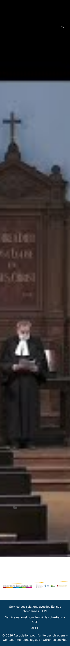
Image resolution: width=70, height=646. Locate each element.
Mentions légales (28, 640)
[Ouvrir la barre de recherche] (62, 26)
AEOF (35, 628)
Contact (8, 640)
